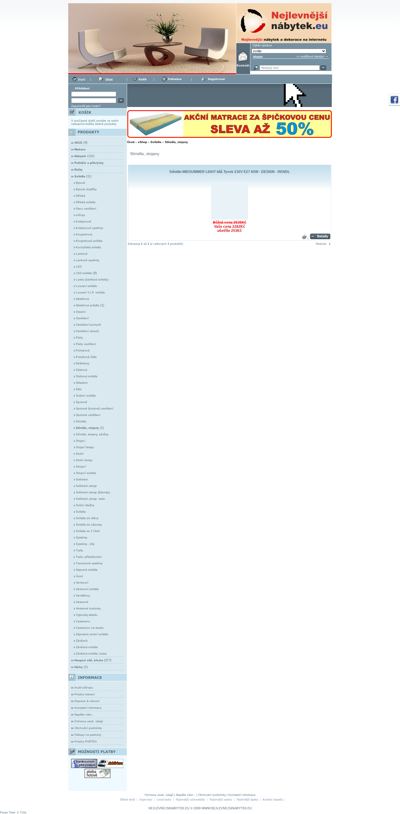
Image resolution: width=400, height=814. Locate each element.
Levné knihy (164, 799)
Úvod (79, 576)
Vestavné (82, 602)
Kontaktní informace (88, 707)
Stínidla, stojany (176, 142)
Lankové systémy (87, 260)
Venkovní (82, 582)
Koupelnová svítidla (89, 240)
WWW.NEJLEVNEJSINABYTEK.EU (226, 808)
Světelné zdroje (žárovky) (93, 492)
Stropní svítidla (86, 473)
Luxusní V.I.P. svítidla (90, 292)
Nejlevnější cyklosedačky (190, 799)
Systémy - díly (85, 544)
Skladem (82, 382)
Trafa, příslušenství (89, 556)
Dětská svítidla (85, 202)
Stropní (81, 466)
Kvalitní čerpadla (273, 799)
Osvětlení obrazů (87, 331)
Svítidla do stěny (87, 518)
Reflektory (82, 363)
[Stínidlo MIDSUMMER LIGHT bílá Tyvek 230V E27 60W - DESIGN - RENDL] (229, 201)
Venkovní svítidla (87, 589)
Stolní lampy (84, 460)
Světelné (82, 479)
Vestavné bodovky (88, 608)
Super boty (145, 799)
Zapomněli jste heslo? (86, 106)
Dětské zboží (127, 799)
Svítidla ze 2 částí (88, 531)
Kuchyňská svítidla (88, 247)
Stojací (80, 440)
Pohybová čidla (86, 356)
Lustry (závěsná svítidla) (92, 279)
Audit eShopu (83, 687)
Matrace (80, 149)
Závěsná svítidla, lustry (91, 653)
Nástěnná (82, 298)
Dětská (80, 195)
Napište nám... (84, 714)
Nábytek (80, 156)
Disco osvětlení (86, 208)
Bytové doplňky (86, 189)
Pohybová (83, 350)
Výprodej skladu (87, 614)
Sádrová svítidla (87, 376)
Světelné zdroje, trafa (90, 498)
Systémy (81, 537)
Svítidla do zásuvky (89, 524)
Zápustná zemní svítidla (92, 634)
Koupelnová (84, 234)
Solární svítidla (86, 395)
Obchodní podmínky (88, 728)
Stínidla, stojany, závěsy (92, 434)
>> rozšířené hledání (310, 56)
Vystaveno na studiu (90, 627)
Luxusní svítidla (86, 286)
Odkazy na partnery (87, 734)
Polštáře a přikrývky (89, 162)
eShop (80, 215)
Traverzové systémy (89, 563)
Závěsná (82, 640)
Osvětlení (82, 318)
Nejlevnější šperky (247, 799)
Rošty (78, 169)
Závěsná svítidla (87, 647)
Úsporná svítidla (87, 569)
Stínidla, (81, 421)
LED (79, 266)
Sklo (79, 389)
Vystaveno (83, 621)
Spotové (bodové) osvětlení (94, 408)
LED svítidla (84, 273)
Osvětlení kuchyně (88, 324)
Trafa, (80, 550)
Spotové (81, 402)
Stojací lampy (85, 447)
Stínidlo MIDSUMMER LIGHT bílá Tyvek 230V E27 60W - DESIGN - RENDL (229, 172)
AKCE (78, 142)
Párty (79, 337)
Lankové (82, 253)
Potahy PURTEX (85, 741)
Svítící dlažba (85, 505)
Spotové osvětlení (88, 415)
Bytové (80, 182)
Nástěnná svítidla (87, 305)
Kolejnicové (83, 221)
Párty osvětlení (86, 344)
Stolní (80, 453)
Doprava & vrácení (87, 701)
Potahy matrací (84, 694)
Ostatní (81, 311)
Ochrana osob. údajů (88, 721)
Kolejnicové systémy (89, 228)
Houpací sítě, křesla (88, 660)
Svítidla (81, 511)
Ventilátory (83, 595)
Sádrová (81, 369)
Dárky (78, 667)
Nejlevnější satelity (221, 799)
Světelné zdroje (86, 485)
